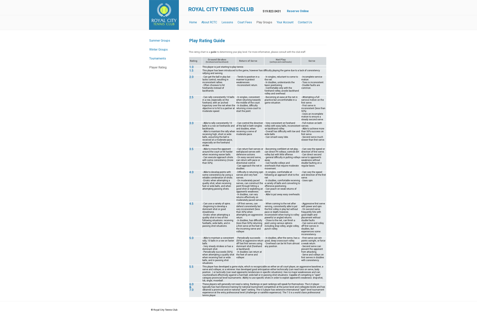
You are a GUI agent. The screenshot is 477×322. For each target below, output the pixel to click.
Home (193, 22)
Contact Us (305, 22)
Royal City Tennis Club (164, 15)
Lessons (227, 22)
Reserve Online (298, 11)
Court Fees (245, 22)
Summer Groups (159, 40)
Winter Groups (158, 49)
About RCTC (209, 22)
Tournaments (157, 58)
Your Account (285, 22)
